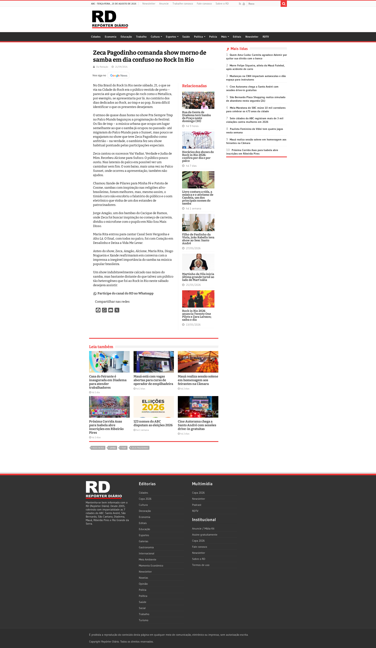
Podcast (196, 505)
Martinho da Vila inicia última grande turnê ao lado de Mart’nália (198, 277)
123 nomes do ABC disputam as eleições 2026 (153, 423)
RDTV (266, 36)
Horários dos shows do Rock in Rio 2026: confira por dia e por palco (198, 156)
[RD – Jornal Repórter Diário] (110, 19)
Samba (112, 447)
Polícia (213, 36)
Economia (110, 36)
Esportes (171, 36)
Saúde (186, 36)
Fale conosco (204, 3)
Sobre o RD (222, 3)
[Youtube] (243, 3)
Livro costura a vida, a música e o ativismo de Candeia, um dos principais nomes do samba (197, 197)
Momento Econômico (151, 565)
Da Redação (102, 66)
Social (142, 608)
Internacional (146, 553)
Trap (123, 447)
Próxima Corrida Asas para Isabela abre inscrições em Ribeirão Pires (106, 427)
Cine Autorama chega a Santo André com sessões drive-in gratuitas (197, 425)
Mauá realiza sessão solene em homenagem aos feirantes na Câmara (198, 380)
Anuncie (164, 3)
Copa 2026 (145, 498)
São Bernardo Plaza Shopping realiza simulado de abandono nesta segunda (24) (255, 98)
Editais (237, 36)
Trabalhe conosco (183, 3)
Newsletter (148, 3)
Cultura (155, 36)
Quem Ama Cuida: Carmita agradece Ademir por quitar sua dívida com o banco (256, 56)
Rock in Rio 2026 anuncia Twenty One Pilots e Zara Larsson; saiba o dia (197, 315)
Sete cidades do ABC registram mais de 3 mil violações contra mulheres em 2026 (254, 120)
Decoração (145, 511)
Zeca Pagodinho (140, 447)
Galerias (143, 541)
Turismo (143, 620)
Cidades (95, 36)
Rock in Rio (98, 447)
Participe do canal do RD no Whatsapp (126, 293)
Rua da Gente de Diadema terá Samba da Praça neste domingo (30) (196, 116)
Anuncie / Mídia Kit (203, 528)
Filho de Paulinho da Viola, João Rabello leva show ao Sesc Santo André (198, 239)
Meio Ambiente (147, 559)
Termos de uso (200, 565)
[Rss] (240, 3)
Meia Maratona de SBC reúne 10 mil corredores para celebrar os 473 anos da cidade (256, 109)
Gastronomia (146, 547)
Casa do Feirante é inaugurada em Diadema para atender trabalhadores (108, 382)
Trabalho (141, 36)
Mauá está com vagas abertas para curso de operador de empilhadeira (153, 380)
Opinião (143, 584)
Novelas (143, 577)
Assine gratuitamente (204, 534)
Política (198, 36)
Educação (126, 36)
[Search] (284, 4)
